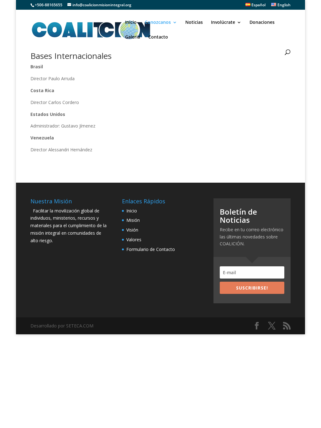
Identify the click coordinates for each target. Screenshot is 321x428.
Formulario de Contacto (150, 249)
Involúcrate (223, 22)
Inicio (131, 22)
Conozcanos (158, 22)
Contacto (158, 37)
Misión (133, 220)
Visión (132, 230)
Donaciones (262, 22)
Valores (133, 240)
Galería (132, 37)
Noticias (194, 22)
